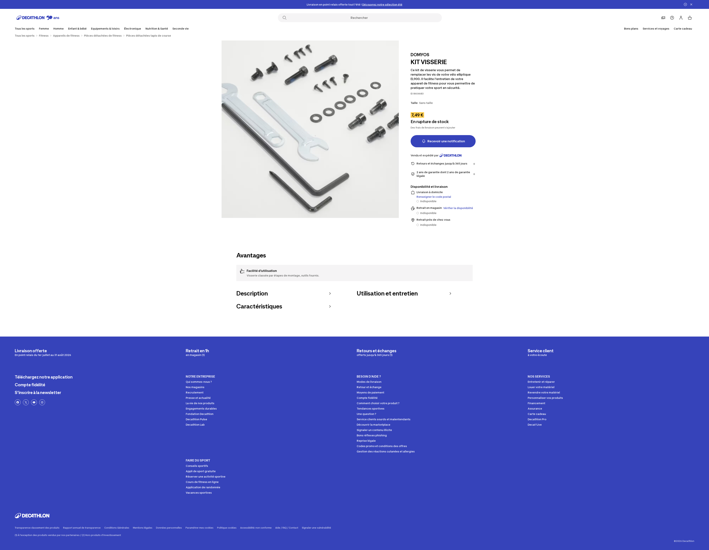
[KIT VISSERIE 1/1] (310, 129)
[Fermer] (691, 4)
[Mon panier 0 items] (689, 17)
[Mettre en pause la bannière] (685, 4)
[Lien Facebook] (18, 402)
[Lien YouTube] (34, 402)
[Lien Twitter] (26, 402)
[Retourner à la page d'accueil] (38, 18)
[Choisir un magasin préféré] (663, 17)
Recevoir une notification (446, 141)
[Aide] (672, 17)
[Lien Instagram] (42, 402)
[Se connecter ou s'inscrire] (681, 17)
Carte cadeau (683, 28)
